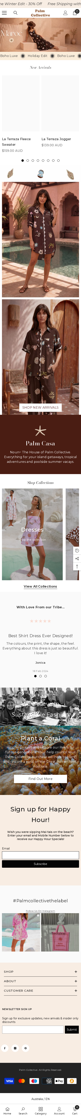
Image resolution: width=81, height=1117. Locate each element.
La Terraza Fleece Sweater (16, 141)
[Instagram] (15, 1048)
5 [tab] (43, 160)
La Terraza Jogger (56, 139)
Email (6, 848)
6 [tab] (48, 160)
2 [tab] (28, 160)
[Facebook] (4, 1048)
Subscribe (40, 864)
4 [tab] (38, 160)
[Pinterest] (25, 1048)
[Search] (15, 12)
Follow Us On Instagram (40, 910)
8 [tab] (58, 160)
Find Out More (40, 779)
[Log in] (65, 13)
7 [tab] (53, 160)
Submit (72, 1029)
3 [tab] (33, 160)
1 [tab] (22, 160)
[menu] (4, 12)
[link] (40, 35)
